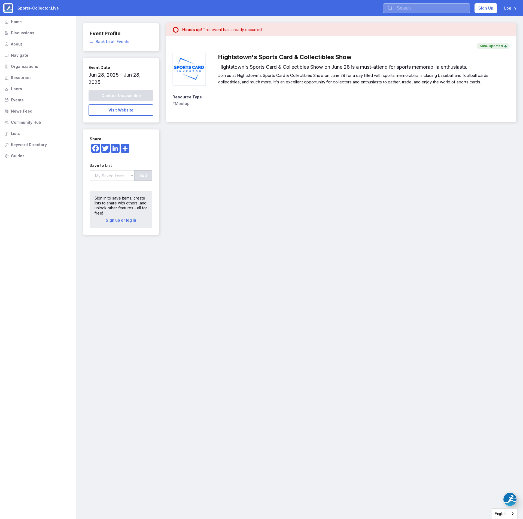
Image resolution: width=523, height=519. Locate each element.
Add (143, 175)
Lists (11, 133)
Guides (14, 155)
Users (12, 88)
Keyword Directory (25, 144)
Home (12, 21)
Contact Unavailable (121, 95)
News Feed (17, 111)
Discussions (18, 33)
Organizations (20, 66)
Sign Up (485, 8)
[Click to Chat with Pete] (509, 499)
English (500, 514)
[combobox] (505, 513)
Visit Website (120, 110)
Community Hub (22, 122)
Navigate (15, 55)
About (12, 44)
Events (13, 100)
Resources (17, 77)
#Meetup (181, 103)
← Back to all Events (109, 41)
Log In (510, 8)
